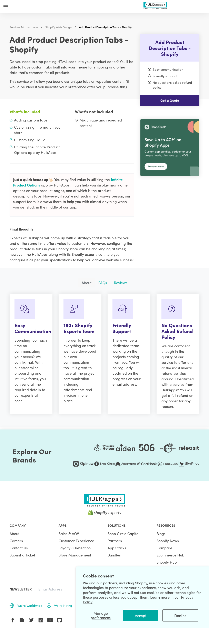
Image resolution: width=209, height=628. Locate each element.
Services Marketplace (24, 27)
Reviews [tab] (120, 282)
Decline (180, 615)
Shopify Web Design (58, 27)
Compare (164, 547)
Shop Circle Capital (123, 533)
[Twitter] (31, 620)
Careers (16, 540)
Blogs (161, 533)
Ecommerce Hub (170, 554)
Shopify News (168, 540)
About (14, 533)
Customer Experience (76, 540)
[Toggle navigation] (6, 5)
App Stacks (117, 547)
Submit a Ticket (22, 554)
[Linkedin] (41, 620)
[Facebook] (13, 620)
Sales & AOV (69, 533)
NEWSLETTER (21, 589)
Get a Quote (169, 100)
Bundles (114, 554)
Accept (140, 615)
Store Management (75, 554)
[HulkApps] (155, 4)
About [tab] (86, 282)
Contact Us (19, 547)
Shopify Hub (167, 562)
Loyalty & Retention (75, 547)
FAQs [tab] (102, 282)
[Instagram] (22, 620)
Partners (115, 540)
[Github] (60, 620)
